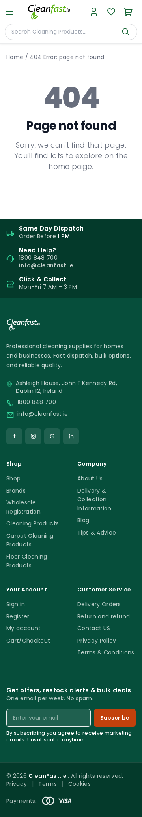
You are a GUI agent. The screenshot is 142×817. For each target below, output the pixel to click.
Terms (47, 784)
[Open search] (125, 31)
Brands (16, 491)
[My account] (94, 12)
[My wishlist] (111, 12)
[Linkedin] (71, 436)
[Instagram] (33, 436)
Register (18, 616)
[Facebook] (14, 436)
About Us (90, 478)
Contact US (93, 628)
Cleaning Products (32, 523)
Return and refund (103, 616)
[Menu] (9, 12)
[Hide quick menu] (133, 789)
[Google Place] (52, 436)
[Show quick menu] (126, 807)
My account (23, 628)
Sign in (15, 604)
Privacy (16, 784)
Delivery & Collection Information (94, 499)
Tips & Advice (96, 532)
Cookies (79, 784)
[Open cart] (128, 12)
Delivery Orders (99, 604)
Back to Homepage (71, 192)
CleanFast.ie (48, 776)
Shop (13, 478)
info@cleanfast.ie (42, 414)
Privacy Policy (96, 641)
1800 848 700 (36, 402)
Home (14, 57)
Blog (83, 520)
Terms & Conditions (106, 652)
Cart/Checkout (28, 641)
